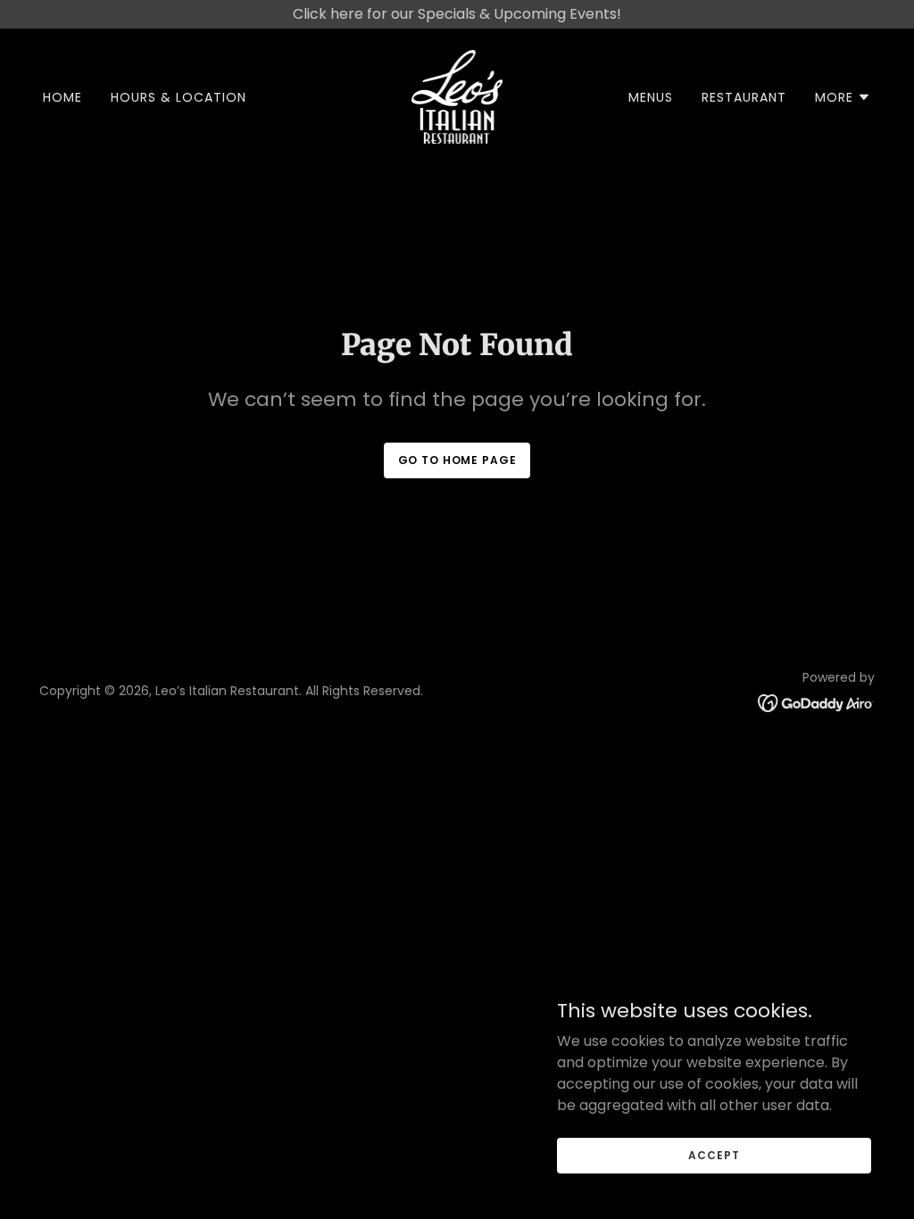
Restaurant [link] (744, 97)
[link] (457, 96)
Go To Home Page (457, 460)
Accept (713, 1154)
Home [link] (62, 97)
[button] (843, 97)
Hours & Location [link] (178, 97)
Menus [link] (650, 97)
